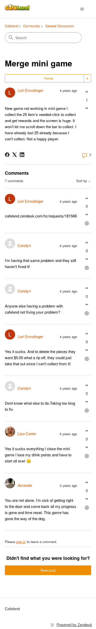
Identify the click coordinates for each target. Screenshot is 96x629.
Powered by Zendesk (74, 625)
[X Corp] (14, 154)
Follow (48, 78)
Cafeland (11, 25)
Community (31, 25)
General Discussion (59, 25)
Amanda (25, 485)
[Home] (18, 9)
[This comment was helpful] (86, 198)
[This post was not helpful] (86, 108)
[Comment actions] (86, 223)
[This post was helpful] (86, 91)
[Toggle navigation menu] (82, 9)
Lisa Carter (27, 433)
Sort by (82, 181)
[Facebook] (7, 154)
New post (48, 570)
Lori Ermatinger (30, 90)
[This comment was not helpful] (86, 214)
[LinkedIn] (22, 154)
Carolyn (24, 245)
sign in (21, 541)
